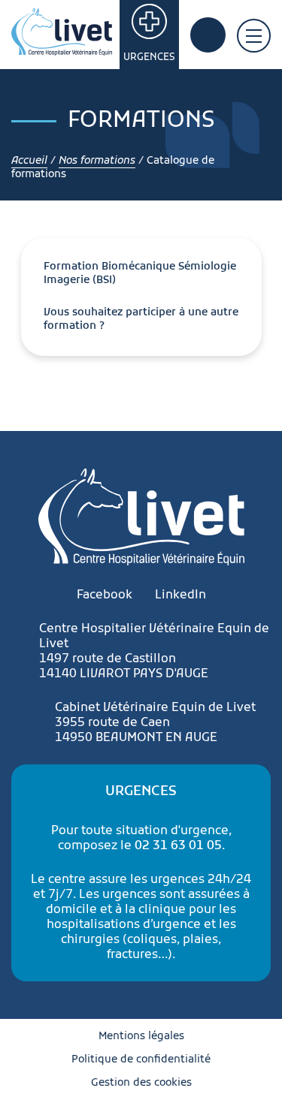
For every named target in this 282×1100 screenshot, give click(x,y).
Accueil (29, 161)
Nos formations (97, 161)
